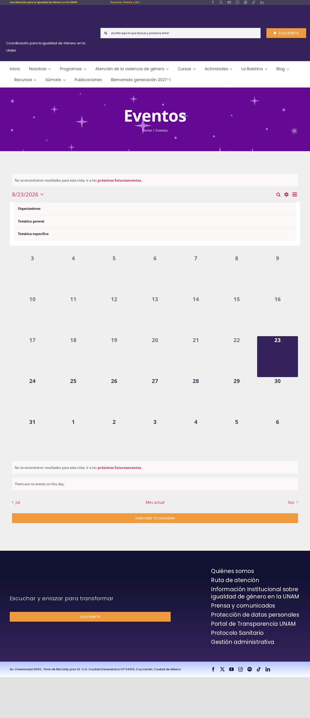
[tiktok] (254, 2)
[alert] (155, 180)
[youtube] (229, 2)
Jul (18, 502)
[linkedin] (262, 2)
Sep (291, 502)
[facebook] (213, 2)
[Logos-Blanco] (47, 10)
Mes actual (155, 502)
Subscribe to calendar (155, 518)
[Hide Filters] (286, 194)
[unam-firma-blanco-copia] (22, 568)
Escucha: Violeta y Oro (125, 2)
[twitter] (221, 2)
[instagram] (237, 2)
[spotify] (245, 2)
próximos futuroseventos (119, 180)
